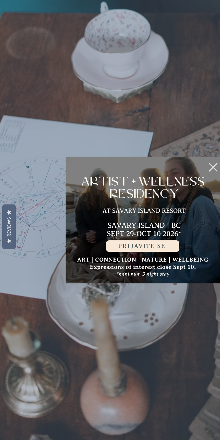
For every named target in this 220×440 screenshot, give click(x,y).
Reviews (9, 227)
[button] (213, 167)
